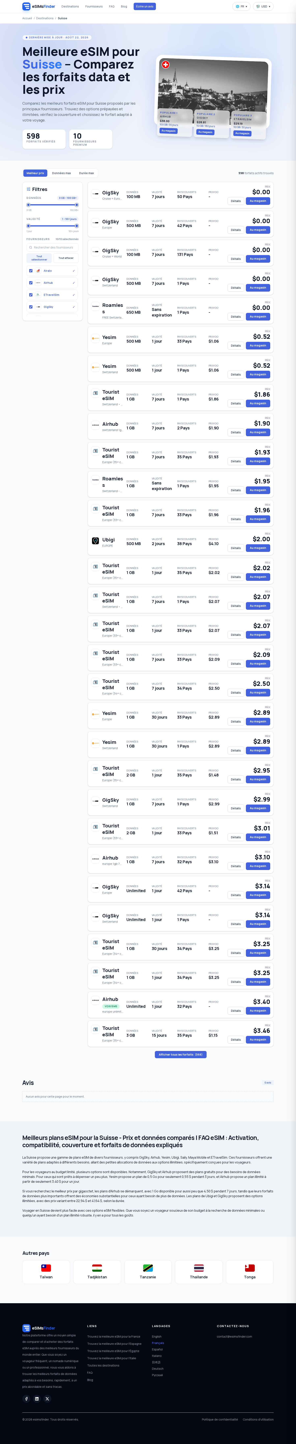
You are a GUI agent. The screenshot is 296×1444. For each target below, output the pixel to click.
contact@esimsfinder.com (234, 1336)
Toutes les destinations (103, 1365)
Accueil (27, 18)
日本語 (156, 1362)
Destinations (70, 6)
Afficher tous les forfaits (181, 1054)
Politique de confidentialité (220, 1419)
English (156, 1336)
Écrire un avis (144, 6)
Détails (236, 201)
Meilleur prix (35, 173)
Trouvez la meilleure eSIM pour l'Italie (111, 1358)
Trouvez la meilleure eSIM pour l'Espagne (114, 1344)
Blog (124, 6)
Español (157, 1349)
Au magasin (168, 131)
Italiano (157, 1356)
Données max (61, 173)
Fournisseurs (94, 6)
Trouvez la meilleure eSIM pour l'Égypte (113, 1351)
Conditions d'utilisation (258, 1419)
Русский (157, 1375)
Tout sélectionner (39, 258)
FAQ (112, 6)
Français (158, 1343)
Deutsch (158, 1368)
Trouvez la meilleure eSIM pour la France (113, 1336)
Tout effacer (65, 258)
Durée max (86, 173)
